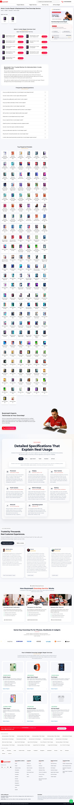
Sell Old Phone (54, 763)
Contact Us (29, 765)
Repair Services (33, 4)
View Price (20, 36)
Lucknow (10, 753)
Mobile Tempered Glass (67, 763)
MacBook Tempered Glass (67, 768)
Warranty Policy (42, 770)
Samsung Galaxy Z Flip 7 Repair (23, 736)
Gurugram (29, 750)
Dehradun (67, 750)
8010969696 (25, 727)
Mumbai (55, 750)
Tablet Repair (53, 776)
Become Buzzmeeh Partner (43, 779)
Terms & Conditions (43, 772)
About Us (29, 763)
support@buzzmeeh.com (7, 729)
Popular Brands (20, 4)
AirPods (53, 458)
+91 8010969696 (9, 428)
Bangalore (42, 750)
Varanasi (3, 753)
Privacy (65, 803)
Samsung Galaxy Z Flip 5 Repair (38, 736)
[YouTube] (11, 767)
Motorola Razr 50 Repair (67, 736)
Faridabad (36, 750)
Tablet (40, 458)
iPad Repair (53, 767)
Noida (15, 750)
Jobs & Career (29, 767)
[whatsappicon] (71, 801)
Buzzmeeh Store (30, 772)
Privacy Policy (41, 774)
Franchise (41, 776)
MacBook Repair (54, 770)
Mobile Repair (53, 765)
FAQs (40, 763)
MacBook (46, 458)
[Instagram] (8, 767)
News (28, 776)
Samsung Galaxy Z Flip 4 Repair (53, 736)
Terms (68, 803)
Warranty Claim (42, 767)
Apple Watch (33, 458)
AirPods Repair (56, 4)
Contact (71, 803)
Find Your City (45, 4)
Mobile (6, 10)
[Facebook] (5, 767)
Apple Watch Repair (55, 772)
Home (2, 10)
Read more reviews (8, 543)
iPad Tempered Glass (67, 765)
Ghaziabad (9, 750)
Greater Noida (21, 750)
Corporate (29, 770)
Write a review (20, 543)
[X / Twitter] (2, 767)
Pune (61, 750)
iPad (26, 458)
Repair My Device (61, 728)
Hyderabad (49, 750)
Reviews (40, 765)
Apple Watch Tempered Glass (67, 772)
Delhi (3, 750)
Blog (28, 774)
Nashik (16, 789)
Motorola (10, 10)
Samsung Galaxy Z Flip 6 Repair (8, 736)
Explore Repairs (13, 688)
